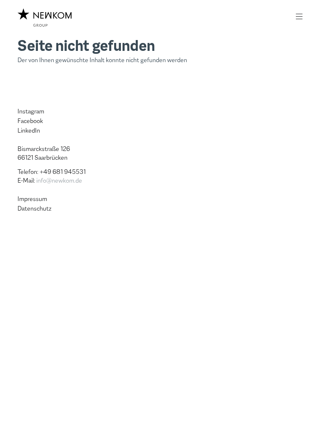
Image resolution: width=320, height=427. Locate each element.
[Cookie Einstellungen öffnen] (18, 408)
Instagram (31, 111)
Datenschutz (35, 208)
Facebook (30, 121)
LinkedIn (29, 130)
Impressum (32, 199)
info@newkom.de (59, 180)
